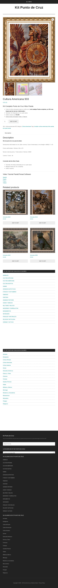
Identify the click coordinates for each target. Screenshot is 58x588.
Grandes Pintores (7, 381)
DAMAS (5, 286)
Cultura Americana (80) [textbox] (29, 453)
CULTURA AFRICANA (8, 278)
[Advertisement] (29, 336)
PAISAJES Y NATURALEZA (9, 316)
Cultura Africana (7, 359)
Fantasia (5, 379)
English (4, 179)
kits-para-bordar (7, 128)
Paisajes (5, 401)
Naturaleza (5, 398)
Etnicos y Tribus (7, 373)
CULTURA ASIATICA (8, 283)
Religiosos (5, 403)
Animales (5, 354)
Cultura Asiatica (7, 365)
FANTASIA (5, 297)
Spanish (5, 177)
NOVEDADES (6, 314)
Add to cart (13, 121)
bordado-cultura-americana (41, 126)
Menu (30, 1)
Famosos (5, 376)
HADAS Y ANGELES (8, 303)
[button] (52, 19)
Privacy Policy (42, 582)
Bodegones (6, 357)
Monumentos (6, 395)
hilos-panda (51, 126)
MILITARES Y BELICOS (8, 305)
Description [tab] (8, 133)
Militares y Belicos (7, 387)
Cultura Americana (26, 126)
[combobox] (29, 452)
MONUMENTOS (7, 311)
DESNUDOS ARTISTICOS (9, 289)
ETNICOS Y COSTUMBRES (9, 292)
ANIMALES (5, 275)
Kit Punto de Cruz (29, 7)
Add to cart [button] (15, 222)
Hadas (4, 384)
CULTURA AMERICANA (8, 281)
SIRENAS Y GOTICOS (8, 322)
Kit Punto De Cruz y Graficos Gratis (30, 582)
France (4, 181)
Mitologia (5, 390)
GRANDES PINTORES (8, 300)
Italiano (5, 183)
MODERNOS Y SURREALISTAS (10, 308)
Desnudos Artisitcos (8, 370)
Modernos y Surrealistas (9, 392)
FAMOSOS (5, 294)
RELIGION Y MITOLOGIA (9, 319)
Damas (4, 368)
